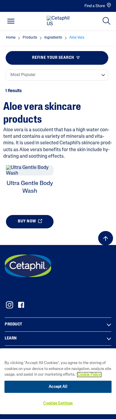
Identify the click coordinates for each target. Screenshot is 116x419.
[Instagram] (9, 305)
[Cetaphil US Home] (60, 21)
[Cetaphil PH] (28, 265)
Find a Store (94, 6)
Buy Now (27, 221)
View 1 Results (56, 237)
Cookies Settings (58, 403)
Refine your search (53, 58)
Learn (11, 338)
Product (13, 324)
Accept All (58, 387)
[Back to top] (105, 238)
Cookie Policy (89, 375)
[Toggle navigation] (11, 21)
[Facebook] (21, 305)
